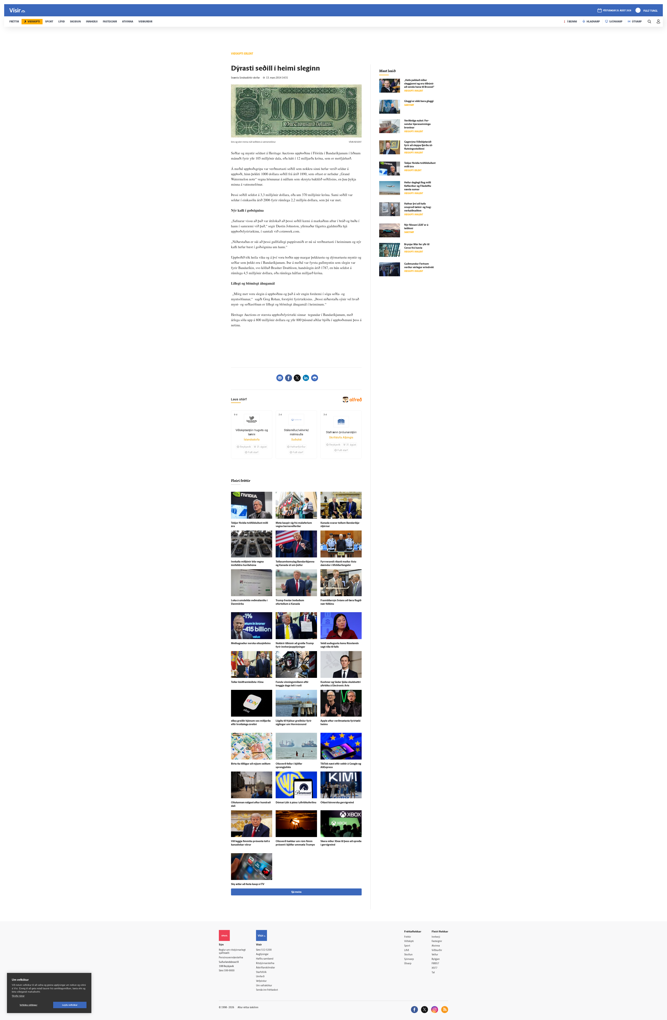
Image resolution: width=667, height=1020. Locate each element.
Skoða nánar (18, 996)
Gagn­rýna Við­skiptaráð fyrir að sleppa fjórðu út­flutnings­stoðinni (418, 145)
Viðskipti (409, 941)
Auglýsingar (262, 954)
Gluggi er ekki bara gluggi (419, 101)
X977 (434, 968)
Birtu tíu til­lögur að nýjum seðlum (250, 764)
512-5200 (266, 950)
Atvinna (436, 946)
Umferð (260, 976)
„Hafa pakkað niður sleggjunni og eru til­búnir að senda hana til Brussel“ (419, 84)
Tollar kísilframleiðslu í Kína (247, 682)
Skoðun (408, 954)
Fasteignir (437, 941)
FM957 (435, 963)
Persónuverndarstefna (231, 957)
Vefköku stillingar (28, 1005)
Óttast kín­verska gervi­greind (337, 802)
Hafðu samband (264, 959)
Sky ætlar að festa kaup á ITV (247, 884)
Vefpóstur (261, 981)
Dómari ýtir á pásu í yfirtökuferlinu (296, 802)
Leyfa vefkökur (70, 1005)
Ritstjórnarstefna (265, 963)
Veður (435, 954)
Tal (433, 972)
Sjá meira (296, 892)
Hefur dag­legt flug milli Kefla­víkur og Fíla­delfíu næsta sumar (417, 186)
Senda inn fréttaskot (267, 990)
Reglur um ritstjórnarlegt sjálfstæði (232, 952)
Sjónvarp (409, 959)
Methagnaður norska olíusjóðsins (251, 643)
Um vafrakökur (264, 985)
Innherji (436, 937)
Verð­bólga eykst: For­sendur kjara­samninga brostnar (417, 124)
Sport (407, 946)
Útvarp (407, 963)
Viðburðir (437, 950)
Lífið (406, 950)
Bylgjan (436, 959)
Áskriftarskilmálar (265, 967)
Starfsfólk (261, 972)
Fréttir (407, 937)
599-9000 (229, 970)
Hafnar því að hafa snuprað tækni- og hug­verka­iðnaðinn (417, 207)
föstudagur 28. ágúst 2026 (617, 10)
